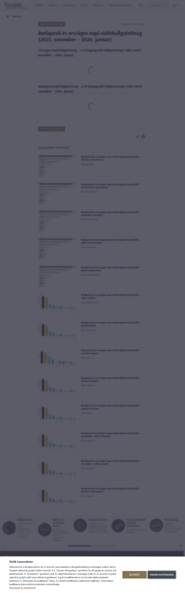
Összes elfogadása (162, 574)
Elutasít (134, 574)
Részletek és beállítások (22, 587)
